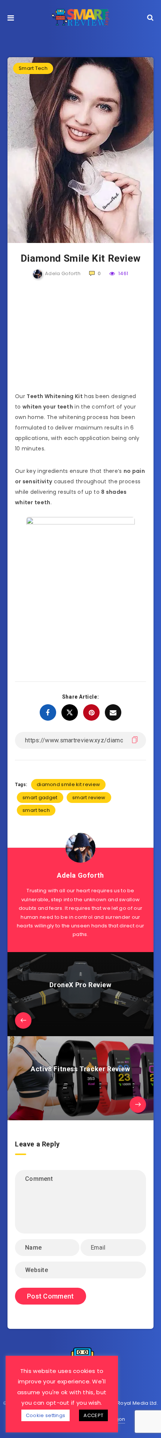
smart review (89, 797)
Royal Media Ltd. (137, 1403)
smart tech (36, 810)
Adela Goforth (80, 875)
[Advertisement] (80, 338)
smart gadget (40, 797)
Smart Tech (33, 68)
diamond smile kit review (68, 784)
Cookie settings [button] (46, 1415)
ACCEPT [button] (93, 1415)
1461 (122, 273)
